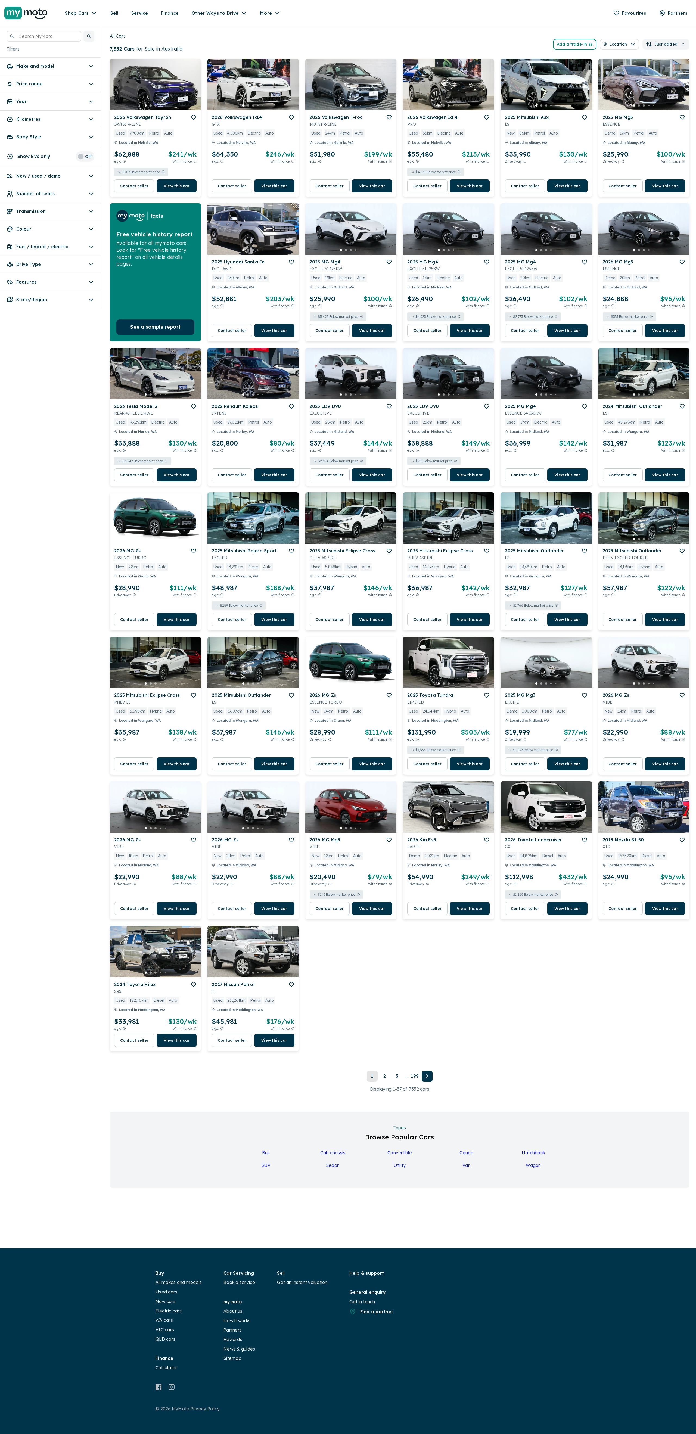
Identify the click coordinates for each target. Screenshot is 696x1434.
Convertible (399, 1152)
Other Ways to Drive (215, 13)
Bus (266, 1152)
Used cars (166, 1292)
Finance (170, 13)
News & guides (239, 1349)
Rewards (232, 1339)
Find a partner (376, 1311)
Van (466, 1165)
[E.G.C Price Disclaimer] (124, 161)
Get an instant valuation (302, 1282)
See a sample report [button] (155, 327)
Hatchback (533, 1152)
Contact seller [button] (134, 185)
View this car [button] (176, 185)
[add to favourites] (193, 117)
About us (232, 1311)
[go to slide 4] (160, 105)
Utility (400, 1165)
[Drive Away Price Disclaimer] (525, 161)
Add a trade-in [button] (572, 44)
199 (415, 1076)
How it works (236, 1320)
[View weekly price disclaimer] (195, 161)
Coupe (466, 1152)
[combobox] (44, 36)
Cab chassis (333, 1152)
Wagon (533, 1165)
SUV (266, 1165)
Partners (232, 1330)
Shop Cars (76, 13)
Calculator (166, 1367)
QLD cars (165, 1339)
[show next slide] (192, 89)
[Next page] (427, 1076)
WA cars (164, 1320)
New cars (166, 1301)
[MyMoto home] (26, 13)
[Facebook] (159, 1387)
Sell (114, 13)
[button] (88, 36)
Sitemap (232, 1358)
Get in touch (362, 1301)
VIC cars (165, 1329)
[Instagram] (171, 1387)
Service (139, 13)
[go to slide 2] (150, 105)
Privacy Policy (205, 1408)
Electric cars (169, 1311)
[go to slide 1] (145, 105)
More (266, 13)
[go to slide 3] (155, 105)
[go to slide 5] (165, 105)
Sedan (333, 1165)
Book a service (239, 1282)
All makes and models (179, 1282)
